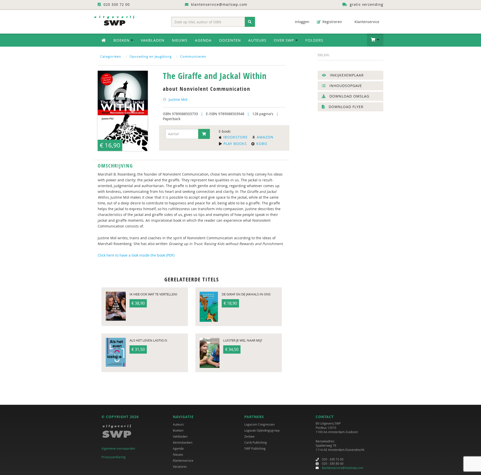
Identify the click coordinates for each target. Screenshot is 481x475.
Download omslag (348, 96)
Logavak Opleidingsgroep (262, 430)
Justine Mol (178, 99)
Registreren (331, 21)
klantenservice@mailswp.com (342, 468)
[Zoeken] (250, 22)
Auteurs (257, 40)
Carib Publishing (255, 442)
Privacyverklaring (113, 457)
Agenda (203, 40)
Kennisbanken (182, 442)
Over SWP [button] (284, 40)
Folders (314, 40)
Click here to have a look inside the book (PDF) (136, 255)
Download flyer (345, 106)
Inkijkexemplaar (346, 75)
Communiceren (193, 56)
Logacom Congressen (259, 424)
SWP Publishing (255, 448)
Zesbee (249, 436)
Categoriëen (110, 56)
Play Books (234, 143)
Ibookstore (235, 137)
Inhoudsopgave (345, 85)
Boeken (178, 430)
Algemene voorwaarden (118, 448)
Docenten (230, 40)
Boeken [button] (122, 40)
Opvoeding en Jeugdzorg (151, 56)
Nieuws (179, 40)
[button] (375, 40)
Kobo (261, 143)
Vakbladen (152, 40)
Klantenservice (366, 21)
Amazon (265, 137)
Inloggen (301, 21)
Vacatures (180, 466)
